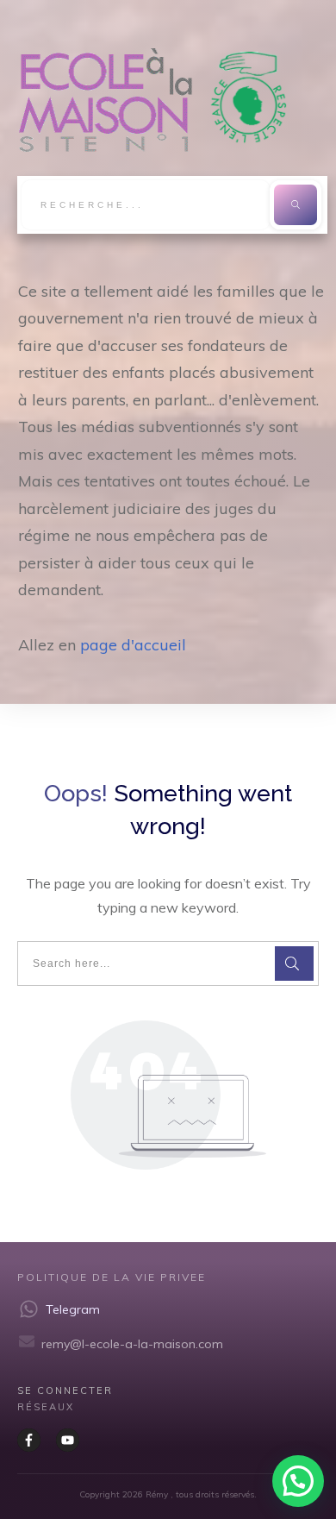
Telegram (73, 1309)
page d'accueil (133, 645)
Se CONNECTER (65, 1390)
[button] (298, 1481)
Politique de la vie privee (111, 1277)
